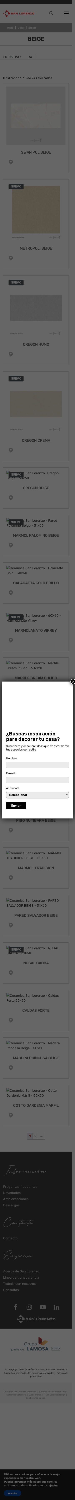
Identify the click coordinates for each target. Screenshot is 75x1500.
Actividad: (12, 788)
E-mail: (10, 773)
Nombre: (12, 758)
